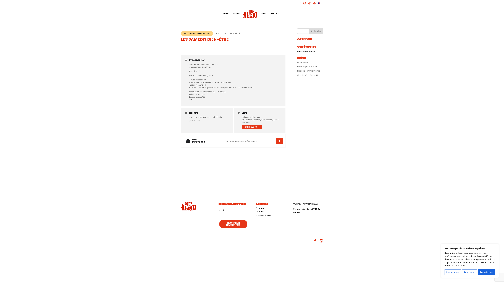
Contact (260, 211)
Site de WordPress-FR (307, 75)
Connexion (302, 62)
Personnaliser (452, 272)
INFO (263, 14)
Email (221, 210)
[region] (470, 261)
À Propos (260, 208)
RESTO (236, 14)
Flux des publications (307, 66)
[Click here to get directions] (279, 141)
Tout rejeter (469, 272)
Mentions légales (263, 215)
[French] (320, 4)
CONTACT (275, 14)
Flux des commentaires (308, 70)
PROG (226, 14)
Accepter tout (486, 272)
